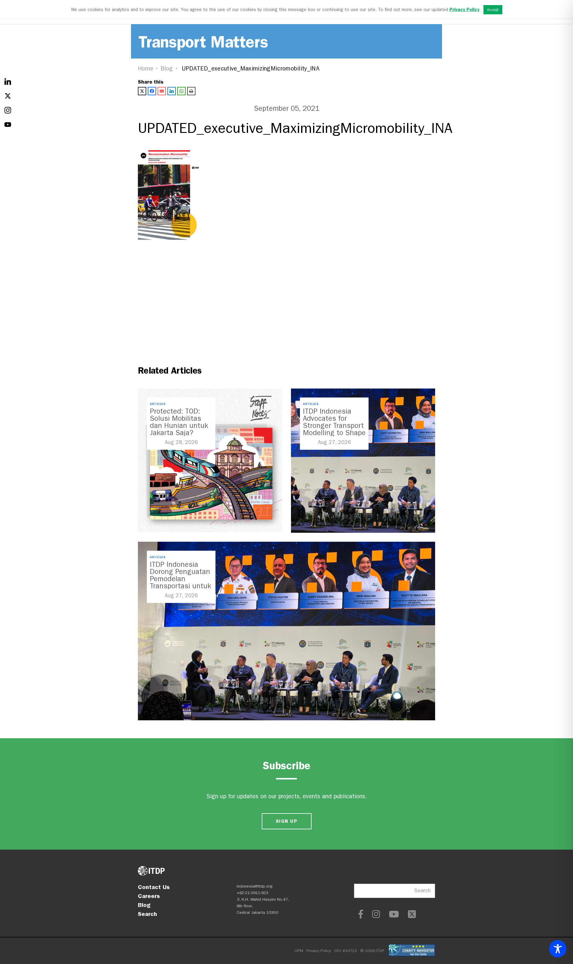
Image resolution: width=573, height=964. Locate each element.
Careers (149, 895)
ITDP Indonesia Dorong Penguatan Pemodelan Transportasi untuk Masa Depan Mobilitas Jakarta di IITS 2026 (180, 586)
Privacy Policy (318, 950)
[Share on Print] (191, 91)
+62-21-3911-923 (252, 892)
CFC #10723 (345, 950)
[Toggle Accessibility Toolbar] (558, 949)
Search (147, 913)
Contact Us (154, 887)
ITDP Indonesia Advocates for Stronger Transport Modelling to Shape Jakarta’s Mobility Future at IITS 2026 (334, 429)
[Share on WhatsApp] (181, 91)
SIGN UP (286, 821)
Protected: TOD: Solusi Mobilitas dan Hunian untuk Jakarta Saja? (179, 422)
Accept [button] (493, 9)
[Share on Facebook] (152, 91)
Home (145, 68)
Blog (167, 68)
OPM (299, 950)
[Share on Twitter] (142, 91)
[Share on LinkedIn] (171, 91)
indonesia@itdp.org (255, 886)
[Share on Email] (162, 91)
